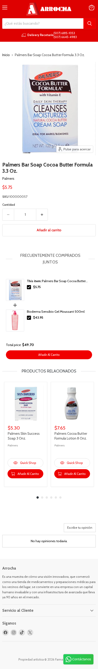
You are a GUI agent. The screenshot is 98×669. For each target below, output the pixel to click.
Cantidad (8, 204)
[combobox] (42, 23)
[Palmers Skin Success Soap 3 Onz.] (26, 403)
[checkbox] (29, 287)
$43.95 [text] (38, 317)
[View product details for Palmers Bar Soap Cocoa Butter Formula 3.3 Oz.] (15, 290)
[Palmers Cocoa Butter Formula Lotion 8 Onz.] (72, 403)
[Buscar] (89, 23)
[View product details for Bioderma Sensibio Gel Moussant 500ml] (15, 320)
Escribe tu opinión (79, 528)
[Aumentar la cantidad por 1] (42, 215)
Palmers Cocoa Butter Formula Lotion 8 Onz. (70, 436)
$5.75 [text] (37, 287)
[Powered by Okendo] (13, 529)
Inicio (6, 55)
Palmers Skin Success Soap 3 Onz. (24, 436)
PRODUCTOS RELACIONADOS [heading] (49, 371)
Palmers (8, 179)
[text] (49, 259)
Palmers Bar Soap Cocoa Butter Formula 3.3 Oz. (56, 281)
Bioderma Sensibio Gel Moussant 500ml (56, 312)
